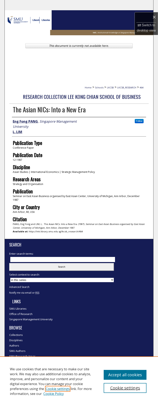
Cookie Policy (53, 393)
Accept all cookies (125, 374)
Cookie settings (58, 389)
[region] (79, 381)
